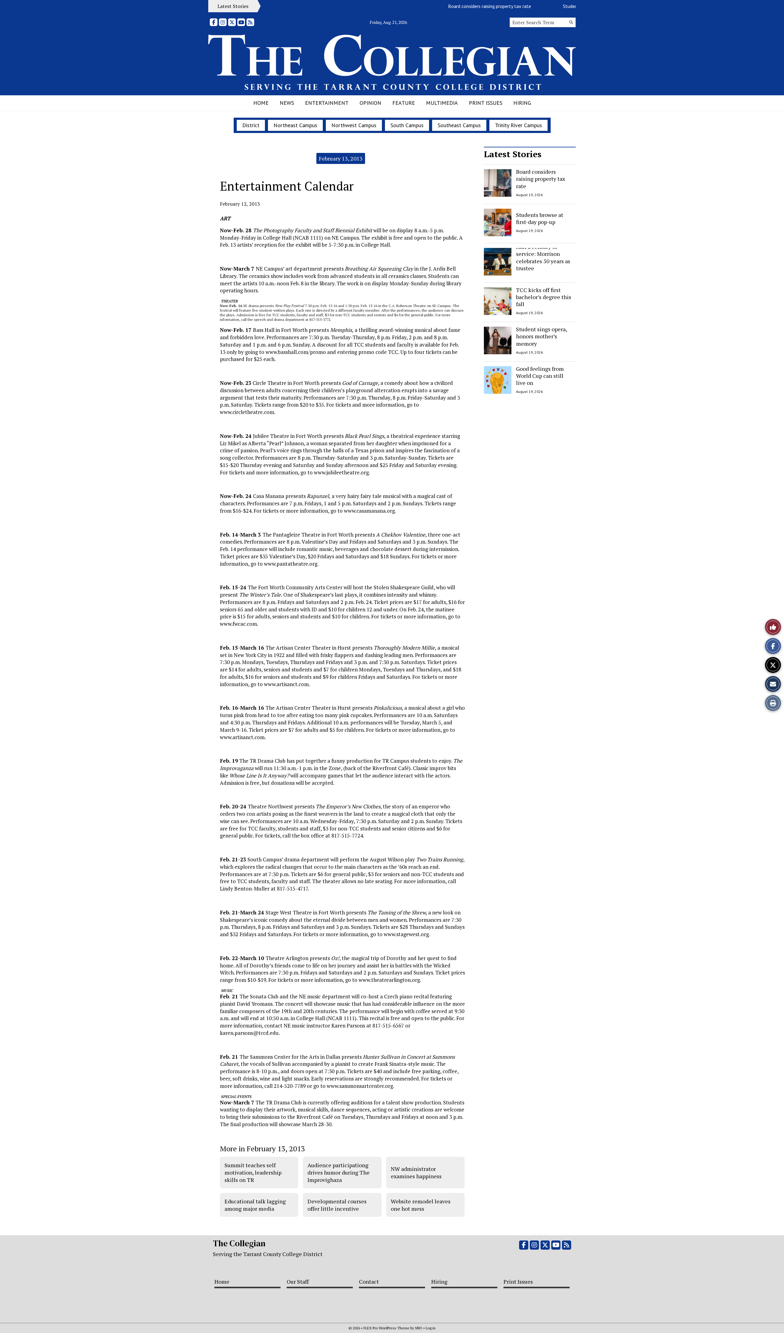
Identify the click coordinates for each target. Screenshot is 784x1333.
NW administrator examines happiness (416, 1172)
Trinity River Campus (518, 125)
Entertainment (327, 102)
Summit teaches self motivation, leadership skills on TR (252, 1172)
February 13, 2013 (341, 158)
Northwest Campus (353, 125)
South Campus (407, 125)
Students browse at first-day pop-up (539, 218)
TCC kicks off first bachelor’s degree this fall (543, 297)
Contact (369, 1281)
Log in (430, 1328)
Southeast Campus (459, 125)
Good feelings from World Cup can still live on (540, 376)
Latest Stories (512, 154)
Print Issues (485, 102)
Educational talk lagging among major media (255, 1205)
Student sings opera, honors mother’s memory (541, 336)
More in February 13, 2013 (262, 1148)
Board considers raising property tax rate (469, 6)
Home (261, 102)
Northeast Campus (295, 125)
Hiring (522, 102)
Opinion (370, 102)
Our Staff (298, 1281)
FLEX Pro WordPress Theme (386, 1328)
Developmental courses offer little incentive (337, 1205)
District (250, 125)
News (287, 102)
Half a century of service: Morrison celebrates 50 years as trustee (543, 257)
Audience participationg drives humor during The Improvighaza (338, 1172)
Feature (403, 102)
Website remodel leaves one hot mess (420, 1205)
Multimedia (442, 102)
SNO (418, 1328)
